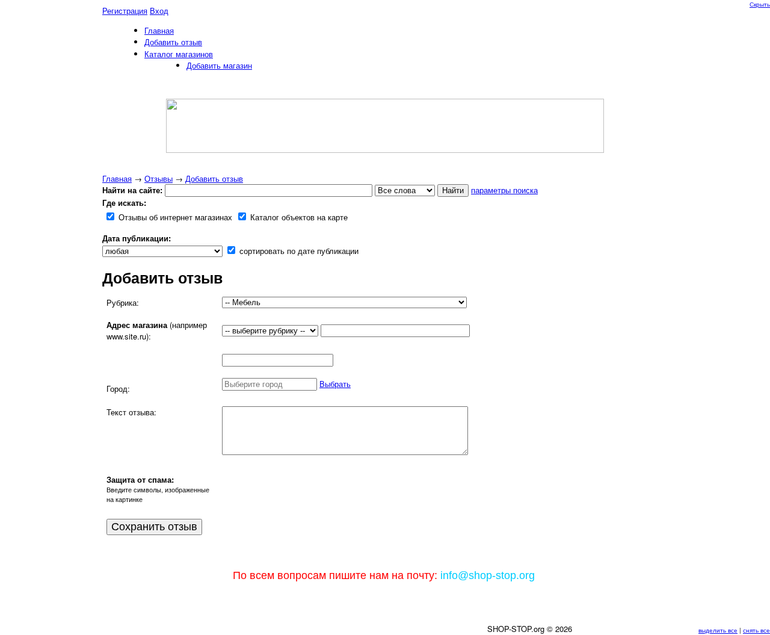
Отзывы (158, 178)
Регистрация (124, 10)
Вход (159, 10)
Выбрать (335, 383)
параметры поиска (504, 190)
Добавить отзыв (214, 178)
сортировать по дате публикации (298, 250)
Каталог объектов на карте (298, 217)
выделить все (718, 630)
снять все (756, 630)
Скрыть (760, 4)
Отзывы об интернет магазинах (174, 217)
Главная (117, 178)
